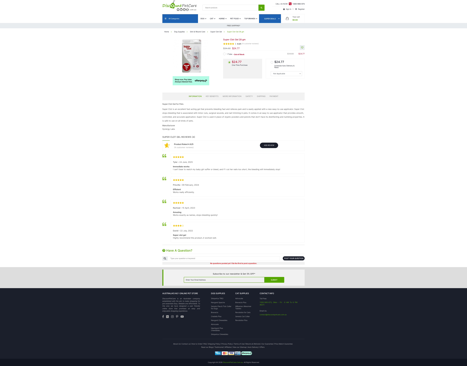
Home (166, 32)
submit (274, 280)
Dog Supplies (179, 32)
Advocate (215, 324)
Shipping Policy (214, 344)
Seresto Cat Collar (242, 316)
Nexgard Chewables (219, 320)
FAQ (205, 344)
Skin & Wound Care (197, 32)
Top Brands (249, 18)
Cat (211, 18)
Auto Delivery (253, 347)
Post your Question (293, 258)
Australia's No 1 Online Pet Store (180, 293)
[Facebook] (163, 317)
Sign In (288, 9)
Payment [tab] (274, 96)
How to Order (197, 344)
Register (301, 9)
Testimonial (219, 347)
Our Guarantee (267, 344)
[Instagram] (172, 317)
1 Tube (229, 54)
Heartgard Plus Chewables (217, 329)
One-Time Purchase (239, 63)
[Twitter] (167, 317)
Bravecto (214, 312)
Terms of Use (239, 344)
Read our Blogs (207, 347)
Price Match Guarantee (283, 344)
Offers (262, 347)
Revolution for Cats (242, 312)
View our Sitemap (240, 347)
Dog (202, 18)
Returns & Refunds (253, 344)
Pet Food (234, 18)
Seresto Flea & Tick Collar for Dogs (221, 307)
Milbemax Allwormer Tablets (243, 307)
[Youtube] (182, 317)
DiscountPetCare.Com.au (233, 362)
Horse (222, 18)
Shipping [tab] (261, 96)
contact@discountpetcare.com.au (273, 315)
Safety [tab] (249, 96)
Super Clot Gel (216, 32)
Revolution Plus (241, 320)
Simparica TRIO (217, 298)
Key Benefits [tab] (212, 96)
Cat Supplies (242, 293)
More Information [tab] (232, 96)
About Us (176, 344)
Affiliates (228, 347)
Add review (269, 145)
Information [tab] (195, 96)
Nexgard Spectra (218, 302)
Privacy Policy (227, 344)
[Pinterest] (177, 317)
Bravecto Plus (240, 302)
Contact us (186, 344)
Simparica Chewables (219, 334)
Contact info (267, 293)
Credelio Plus (216, 316)
